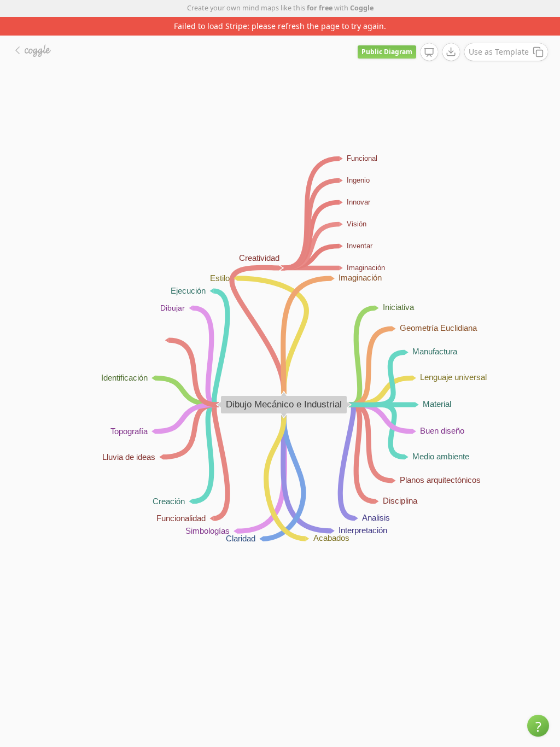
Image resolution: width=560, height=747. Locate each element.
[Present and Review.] (429, 52)
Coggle (362, 8)
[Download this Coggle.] (451, 52)
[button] (538, 726)
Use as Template (499, 51)
